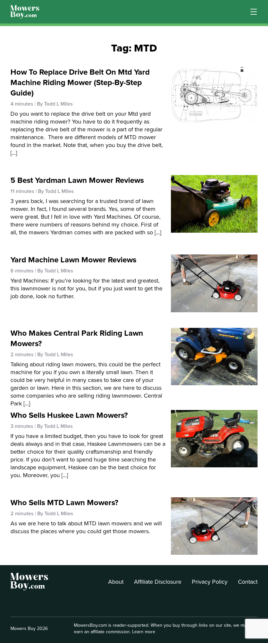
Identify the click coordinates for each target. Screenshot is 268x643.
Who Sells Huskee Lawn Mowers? (69, 415)
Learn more (143, 631)
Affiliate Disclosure (157, 581)
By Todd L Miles (55, 104)
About (116, 581)
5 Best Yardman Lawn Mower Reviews (77, 180)
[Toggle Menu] (254, 12)
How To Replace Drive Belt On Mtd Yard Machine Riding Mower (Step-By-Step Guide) (80, 82)
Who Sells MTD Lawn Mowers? (64, 502)
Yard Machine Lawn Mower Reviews (73, 260)
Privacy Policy (209, 581)
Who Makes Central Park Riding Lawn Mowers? (76, 338)
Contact (248, 581)
